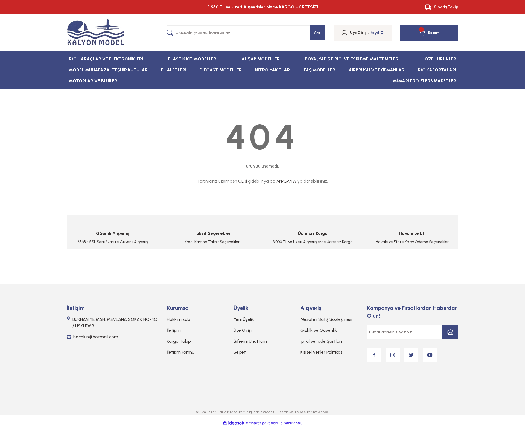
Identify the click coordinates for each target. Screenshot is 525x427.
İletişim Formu (180, 352)
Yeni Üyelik (244, 319)
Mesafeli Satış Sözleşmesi (326, 319)
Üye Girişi (243, 330)
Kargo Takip (179, 341)
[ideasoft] (234, 423)
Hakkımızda (178, 319)
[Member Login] (344, 33)
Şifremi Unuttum (250, 341)
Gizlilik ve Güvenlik (318, 330)
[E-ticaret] (262, 423)
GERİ (242, 181)
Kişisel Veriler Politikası (321, 352)
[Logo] (96, 33)
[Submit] (450, 332)
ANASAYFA (286, 181)
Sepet (240, 352)
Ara (317, 32)
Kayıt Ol (377, 32)
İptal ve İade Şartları (321, 341)
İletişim (174, 330)
